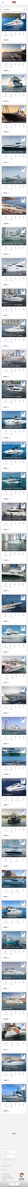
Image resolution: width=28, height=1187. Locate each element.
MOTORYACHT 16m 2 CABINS (12, 396)
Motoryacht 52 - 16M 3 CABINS (12, 182)
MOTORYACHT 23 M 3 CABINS (12, 519)
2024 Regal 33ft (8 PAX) (10, 855)
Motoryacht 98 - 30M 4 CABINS (13, 152)
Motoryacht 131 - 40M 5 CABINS (13, 213)
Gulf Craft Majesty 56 (10, 917)
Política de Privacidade (8, 1178)
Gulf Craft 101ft (8, 794)
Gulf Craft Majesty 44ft (10, 1100)
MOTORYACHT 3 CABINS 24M (12, 427)
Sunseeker (6, 825)
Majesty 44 (6, 702)
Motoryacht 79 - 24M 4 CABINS (13, 274)
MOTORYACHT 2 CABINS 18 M (12, 488)
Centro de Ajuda (6, 1174)
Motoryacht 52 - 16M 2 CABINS (12, 305)
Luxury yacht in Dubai (10, 733)
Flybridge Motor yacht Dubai (12, 580)
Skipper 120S (7, 611)
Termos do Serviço (6, 1176)
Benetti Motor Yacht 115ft (11, 29)
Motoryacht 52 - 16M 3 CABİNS (12, 335)
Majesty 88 (6, 978)
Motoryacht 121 (8, 121)
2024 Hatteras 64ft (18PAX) (11, 947)
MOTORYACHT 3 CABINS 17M (12, 458)
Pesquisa (7, 9)
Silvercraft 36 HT (8, 1039)
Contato (4, 1180)
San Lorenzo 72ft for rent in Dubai (13, 641)
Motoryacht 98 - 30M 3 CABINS (13, 90)
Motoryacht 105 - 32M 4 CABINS (13, 243)
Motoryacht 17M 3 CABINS (11, 366)
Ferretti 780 (6, 764)
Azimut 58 (6, 886)
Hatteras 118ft (7, 1008)
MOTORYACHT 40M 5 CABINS (12, 60)
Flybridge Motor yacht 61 (11, 549)
